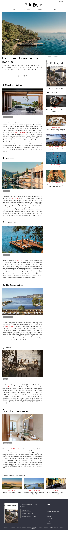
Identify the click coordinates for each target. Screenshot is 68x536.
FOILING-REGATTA (56, 164)
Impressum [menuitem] (50, 507)
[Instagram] (61, 2)
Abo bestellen (25, 510)
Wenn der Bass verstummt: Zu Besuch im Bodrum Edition (34, 493)
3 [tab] (24, 120)
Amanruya (15, 198)
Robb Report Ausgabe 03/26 (55, 88)
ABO (57, 2)
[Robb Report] (34, 5)
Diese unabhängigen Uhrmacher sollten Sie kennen (56, 110)
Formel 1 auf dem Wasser (55, 167)
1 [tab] (20, 120)
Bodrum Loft (20, 260)
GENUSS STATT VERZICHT (56, 146)
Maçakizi (10, 387)
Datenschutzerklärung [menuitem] (53, 511)
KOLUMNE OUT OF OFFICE (56, 182)
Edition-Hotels (9, 326)
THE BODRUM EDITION (34, 490)
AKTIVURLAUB (12, 490)
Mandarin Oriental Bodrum (15, 449)
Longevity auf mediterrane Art (56, 149)
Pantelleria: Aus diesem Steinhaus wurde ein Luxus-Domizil (56, 130)
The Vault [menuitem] (53, 9)
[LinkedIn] (62, 2)
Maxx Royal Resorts (20, 132)
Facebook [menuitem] (49, 519)
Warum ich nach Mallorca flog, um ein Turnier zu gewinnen (56, 185)
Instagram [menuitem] (49, 521)
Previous (1, 103)
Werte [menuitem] (40, 9)
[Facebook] (59, 2)
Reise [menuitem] (14, 9)
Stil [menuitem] (4, 9)
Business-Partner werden (29, 516)
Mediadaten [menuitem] (50, 509)
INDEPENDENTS (56, 107)
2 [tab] (22, 120)
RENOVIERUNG (56, 127)
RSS (65, 2)
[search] (65, 10)
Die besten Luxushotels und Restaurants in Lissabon (55, 493)
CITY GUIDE (56, 490)
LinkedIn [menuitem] (49, 523)
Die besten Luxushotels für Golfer (12, 492)
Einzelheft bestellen (27, 513)
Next (43, 103)
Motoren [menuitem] (27, 9)
